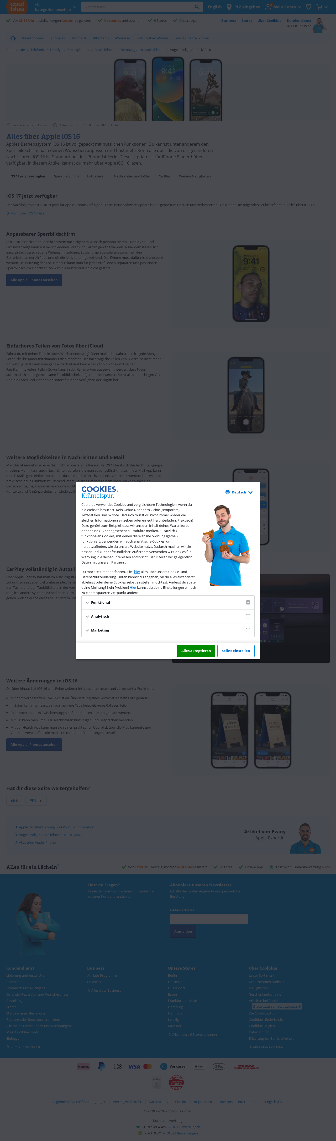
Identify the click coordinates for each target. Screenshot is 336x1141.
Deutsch (239, 492)
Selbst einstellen (236, 650)
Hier (133, 587)
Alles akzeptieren (196, 650)
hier (137, 571)
